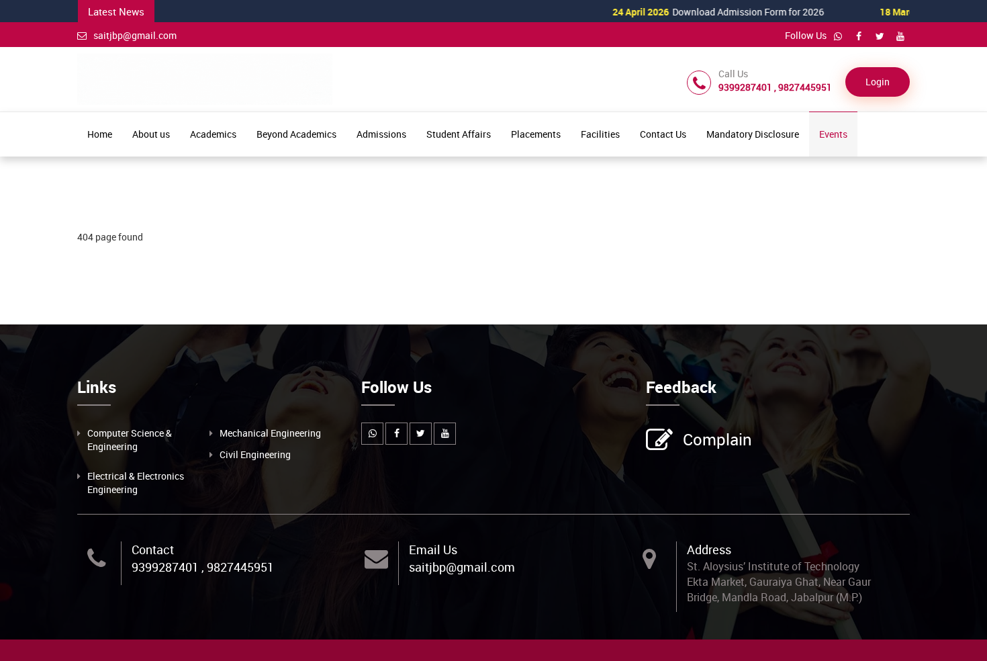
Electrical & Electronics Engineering (135, 483)
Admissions (381, 134)
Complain (717, 439)
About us (151, 134)
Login (877, 81)
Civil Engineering (255, 454)
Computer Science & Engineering (129, 440)
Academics (213, 134)
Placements (536, 134)
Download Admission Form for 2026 (692, 11)
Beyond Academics (296, 134)
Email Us (433, 549)
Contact (153, 549)
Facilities (600, 134)
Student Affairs (458, 134)
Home (99, 134)
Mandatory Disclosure (752, 134)
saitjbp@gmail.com (135, 35)
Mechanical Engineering (270, 433)
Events (833, 134)
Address (709, 549)
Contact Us (663, 134)
